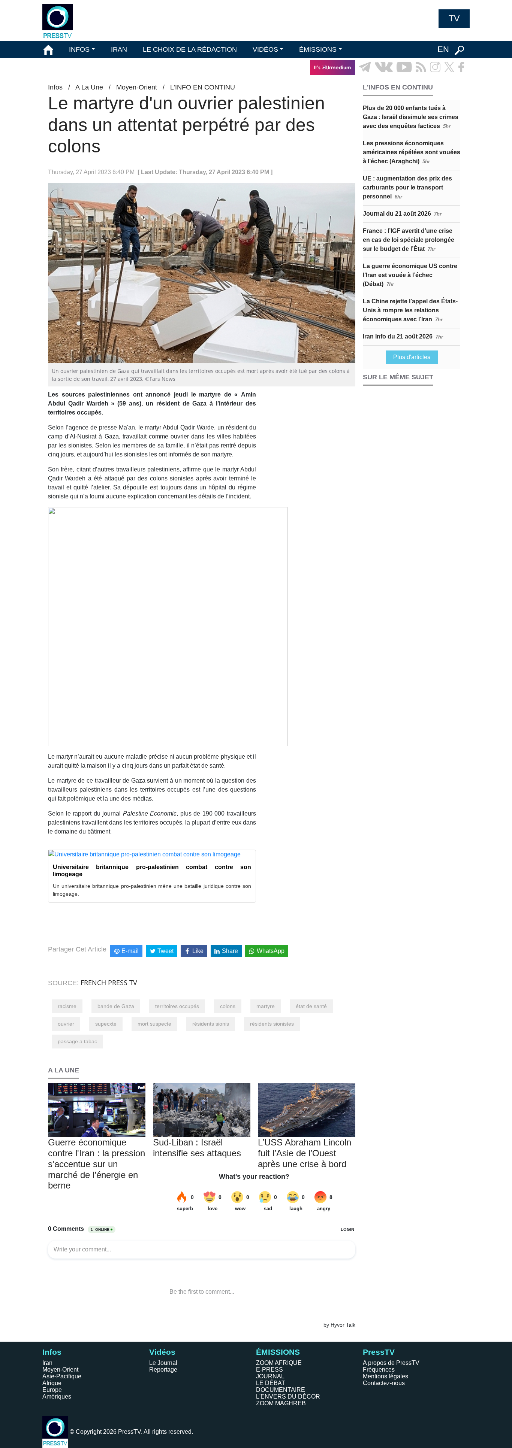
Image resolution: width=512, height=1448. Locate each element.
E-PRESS (269, 1369)
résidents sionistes (272, 1024)
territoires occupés (177, 1006)
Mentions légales (385, 1376)
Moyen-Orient (136, 87)
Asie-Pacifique (61, 1376)
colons (227, 1006)
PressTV (379, 1352)
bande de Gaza (115, 1006)
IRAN (119, 49)
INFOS (79, 49)
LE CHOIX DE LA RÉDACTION (190, 49)
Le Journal (163, 1363)
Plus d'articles (411, 357)
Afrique (51, 1383)
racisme (67, 1006)
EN (443, 49)
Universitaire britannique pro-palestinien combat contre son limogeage (152, 870)
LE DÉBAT (270, 1383)
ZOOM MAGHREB (281, 1403)
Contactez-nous (384, 1383)
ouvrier (66, 1024)
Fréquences (379, 1369)
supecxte (106, 1024)
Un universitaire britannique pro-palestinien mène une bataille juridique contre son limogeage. (152, 890)
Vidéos (162, 1352)
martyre (265, 1006)
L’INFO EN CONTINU (202, 87)
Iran (47, 1363)
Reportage (163, 1369)
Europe (52, 1390)
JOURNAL (270, 1376)
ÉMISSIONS (318, 49)
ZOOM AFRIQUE (279, 1363)
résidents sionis (210, 1024)
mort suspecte (154, 1024)
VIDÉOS (265, 49)
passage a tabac (77, 1041)
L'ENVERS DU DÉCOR (288, 1396)
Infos (55, 87)
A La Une (89, 87)
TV (454, 18)
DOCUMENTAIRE (280, 1390)
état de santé (311, 1006)
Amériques (56, 1396)
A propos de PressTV (391, 1363)
